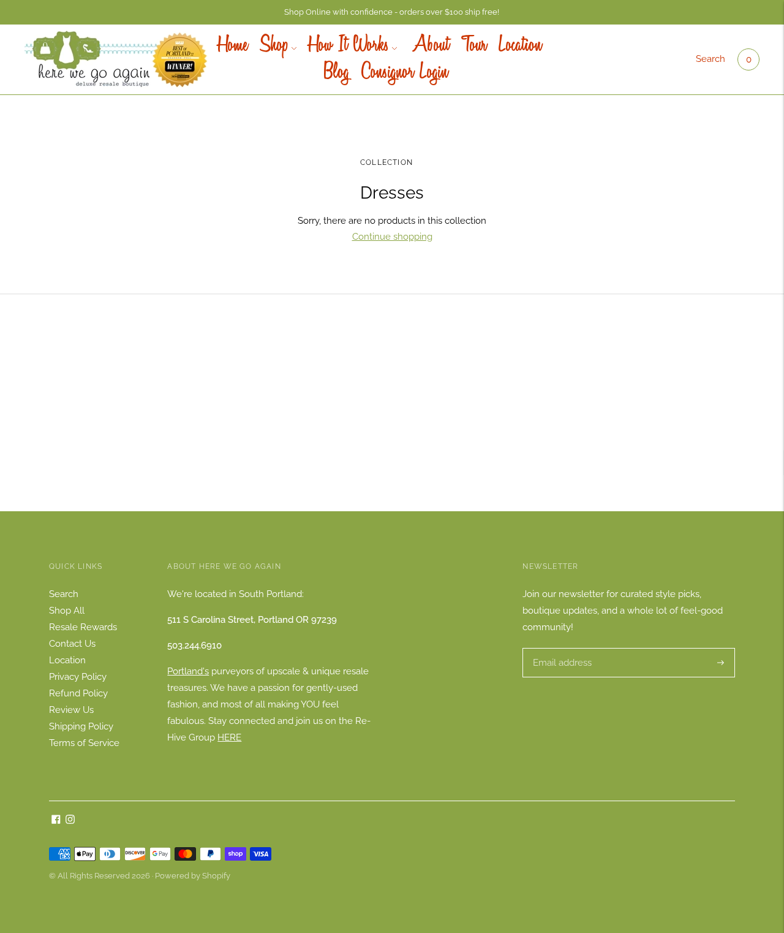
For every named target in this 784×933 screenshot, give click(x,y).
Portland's (188, 671)
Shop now (392, 422)
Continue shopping (392, 236)
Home (232, 45)
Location (520, 45)
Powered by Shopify (192, 875)
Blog (336, 72)
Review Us (71, 709)
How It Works (349, 45)
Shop (274, 45)
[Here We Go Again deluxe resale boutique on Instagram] (70, 820)
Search (710, 58)
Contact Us (72, 643)
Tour (473, 45)
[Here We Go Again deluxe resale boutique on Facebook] (56, 820)
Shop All (67, 610)
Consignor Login (404, 72)
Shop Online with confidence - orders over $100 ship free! (391, 12)
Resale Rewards (83, 627)
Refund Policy (78, 693)
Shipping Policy (81, 726)
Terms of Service (84, 742)
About (429, 45)
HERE (229, 737)
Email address (561, 648)
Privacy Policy (78, 676)
